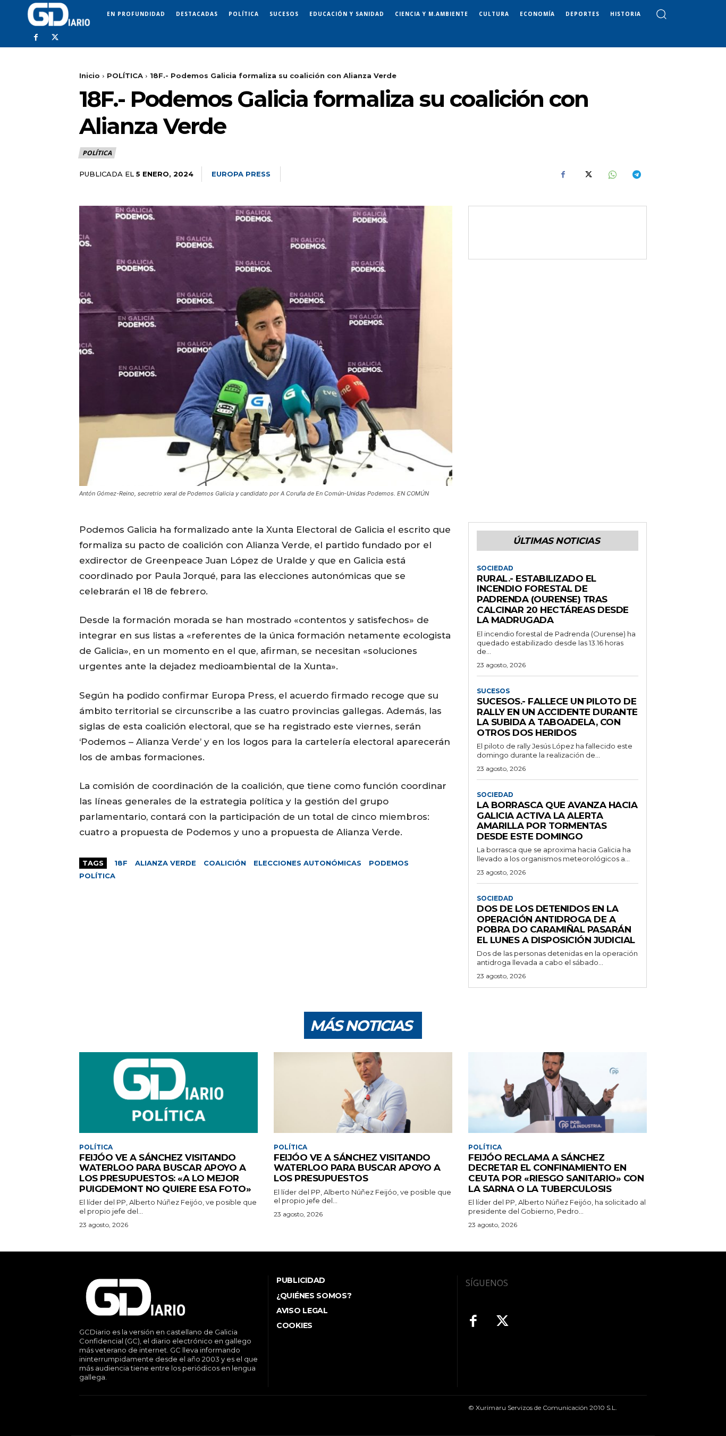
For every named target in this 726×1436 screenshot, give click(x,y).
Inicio (89, 75)
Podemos (389, 863)
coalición (225, 863)
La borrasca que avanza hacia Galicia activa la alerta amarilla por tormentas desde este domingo (557, 821)
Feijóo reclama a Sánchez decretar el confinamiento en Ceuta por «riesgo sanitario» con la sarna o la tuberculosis (556, 1173)
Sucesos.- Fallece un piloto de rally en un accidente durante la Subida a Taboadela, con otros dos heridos (557, 717)
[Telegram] (636, 174)
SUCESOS (493, 691)
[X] (54, 37)
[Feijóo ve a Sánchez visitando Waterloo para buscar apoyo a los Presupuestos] (363, 1092)
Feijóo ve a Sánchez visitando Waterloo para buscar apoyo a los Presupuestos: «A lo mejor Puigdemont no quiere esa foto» (165, 1173)
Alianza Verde (165, 863)
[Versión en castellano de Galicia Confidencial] (58, 14)
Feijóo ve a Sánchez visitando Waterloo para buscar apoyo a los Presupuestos (357, 1167)
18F (121, 863)
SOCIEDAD (495, 568)
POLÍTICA (125, 75)
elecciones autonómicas (307, 863)
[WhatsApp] (611, 174)
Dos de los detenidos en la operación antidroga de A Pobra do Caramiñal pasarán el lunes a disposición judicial (556, 924)
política (97, 875)
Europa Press (241, 174)
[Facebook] (35, 37)
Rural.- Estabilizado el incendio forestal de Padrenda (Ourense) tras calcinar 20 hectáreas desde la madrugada (553, 599)
